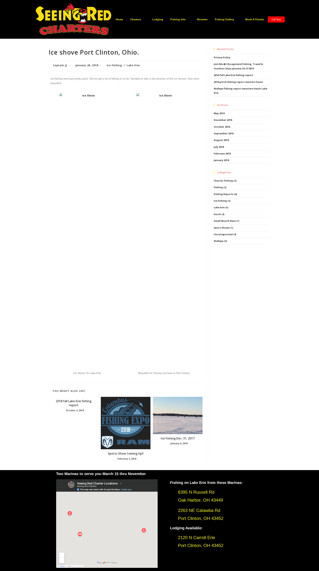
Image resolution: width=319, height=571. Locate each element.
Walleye (218, 241)
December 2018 (223, 120)
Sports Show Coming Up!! (125, 453)
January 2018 (221, 160)
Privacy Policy (222, 57)
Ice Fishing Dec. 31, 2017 (178, 438)
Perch (217, 214)
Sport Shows (222, 227)
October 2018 (222, 126)
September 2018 (223, 133)
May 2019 (219, 113)
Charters (135, 19)
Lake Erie (133, 65)
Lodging (157, 19)
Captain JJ (60, 65)
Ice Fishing (114, 65)
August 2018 (221, 140)
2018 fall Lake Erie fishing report (73, 403)
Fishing (218, 187)
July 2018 (219, 147)
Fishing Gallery (224, 19)
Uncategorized (223, 234)
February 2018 (222, 153)
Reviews (202, 19)
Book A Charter (254, 19)
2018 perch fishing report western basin (238, 82)
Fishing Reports (223, 194)
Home (119, 19)
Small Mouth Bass (225, 220)
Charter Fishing (223, 180)
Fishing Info (178, 19)
